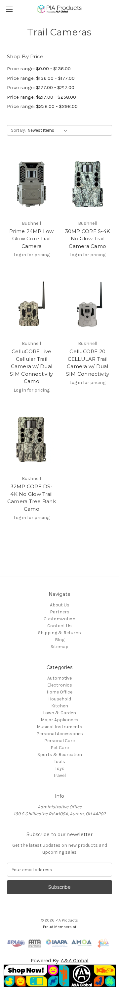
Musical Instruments (59, 727)
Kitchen (59, 706)
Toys (59, 768)
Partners (59, 612)
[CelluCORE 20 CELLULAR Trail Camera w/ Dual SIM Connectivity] (87, 304)
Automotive (59, 678)
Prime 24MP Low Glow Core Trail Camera (31, 238)
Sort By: (18, 130)
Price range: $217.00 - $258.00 (41, 97)
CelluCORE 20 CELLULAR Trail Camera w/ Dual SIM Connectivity (87, 362)
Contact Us (59, 626)
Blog (59, 640)
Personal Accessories (59, 734)
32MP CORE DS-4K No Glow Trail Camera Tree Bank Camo (31, 497)
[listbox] (49, 130)
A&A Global (75, 960)
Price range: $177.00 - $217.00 (40, 87)
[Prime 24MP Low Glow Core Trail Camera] (31, 184)
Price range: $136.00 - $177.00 (41, 78)
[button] (60, 976)
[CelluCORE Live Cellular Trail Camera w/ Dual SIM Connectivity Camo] (31, 304)
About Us (59, 605)
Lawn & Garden (59, 713)
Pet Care (60, 747)
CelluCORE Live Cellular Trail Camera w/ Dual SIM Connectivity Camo (31, 366)
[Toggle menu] (9, 9)
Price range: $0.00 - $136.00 (39, 69)
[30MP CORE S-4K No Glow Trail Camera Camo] (87, 184)
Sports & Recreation (59, 754)
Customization (59, 619)
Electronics (59, 685)
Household (59, 699)
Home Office (59, 692)
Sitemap (59, 646)
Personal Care (59, 740)
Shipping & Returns (59, 633)
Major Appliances (59, 720)
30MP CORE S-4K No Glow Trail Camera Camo (87, 238)
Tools (59, 761)
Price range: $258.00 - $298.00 (42, 106)
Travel (59, 775)
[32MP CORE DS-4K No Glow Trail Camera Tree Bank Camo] (31, 439)
